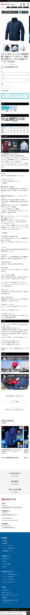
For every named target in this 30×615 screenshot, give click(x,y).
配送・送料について (7, 592)
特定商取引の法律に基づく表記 (10, 600)
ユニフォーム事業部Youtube (9, 574)
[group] (12, 442)
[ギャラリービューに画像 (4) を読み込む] (22, 48)
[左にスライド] (1, 48)
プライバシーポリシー (7, 602)
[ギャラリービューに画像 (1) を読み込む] (7, 48)
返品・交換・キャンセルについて (10, 595)
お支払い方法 (5, 590)
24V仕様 (18, 7)
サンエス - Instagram (8, 579)
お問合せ (4, 566)
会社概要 (4, 540)
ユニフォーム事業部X (7, 577)
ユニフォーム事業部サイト (9, 548)
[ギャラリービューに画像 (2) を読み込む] (15, 48)
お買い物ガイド (6, 558)
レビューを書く (15, 401)
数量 (2, 84)
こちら (21, 324)
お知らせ (4, 561)
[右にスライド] (28, 48)
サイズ (2, 77)
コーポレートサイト (7, 545)
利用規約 (4, 597)
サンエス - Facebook (7, 582)
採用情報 (4, 543)
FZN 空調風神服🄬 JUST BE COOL (9, 154)
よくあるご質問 (6, 564)
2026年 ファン (12, 7)
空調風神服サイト (6, 551)
